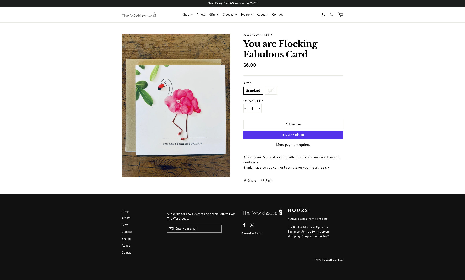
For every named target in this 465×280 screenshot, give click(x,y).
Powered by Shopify (252, 233)
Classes (228, 14)
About (261, 14)
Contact (277, 14)
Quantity (253, 100)
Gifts (213, 14)
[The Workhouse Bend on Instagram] (252, 224)
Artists (201, 14)
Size (247, 83)
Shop (186, 14)
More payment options (293, 145)
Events (245, 14)
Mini (271, 90)
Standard (253, 90)
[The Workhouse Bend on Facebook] (244, 224)
